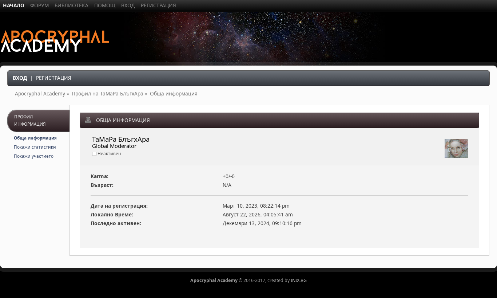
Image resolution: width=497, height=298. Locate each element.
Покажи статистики (35, 147)
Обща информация (35, 138)
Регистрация (53, 77)
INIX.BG (299, 280)
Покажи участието (33, 156)
